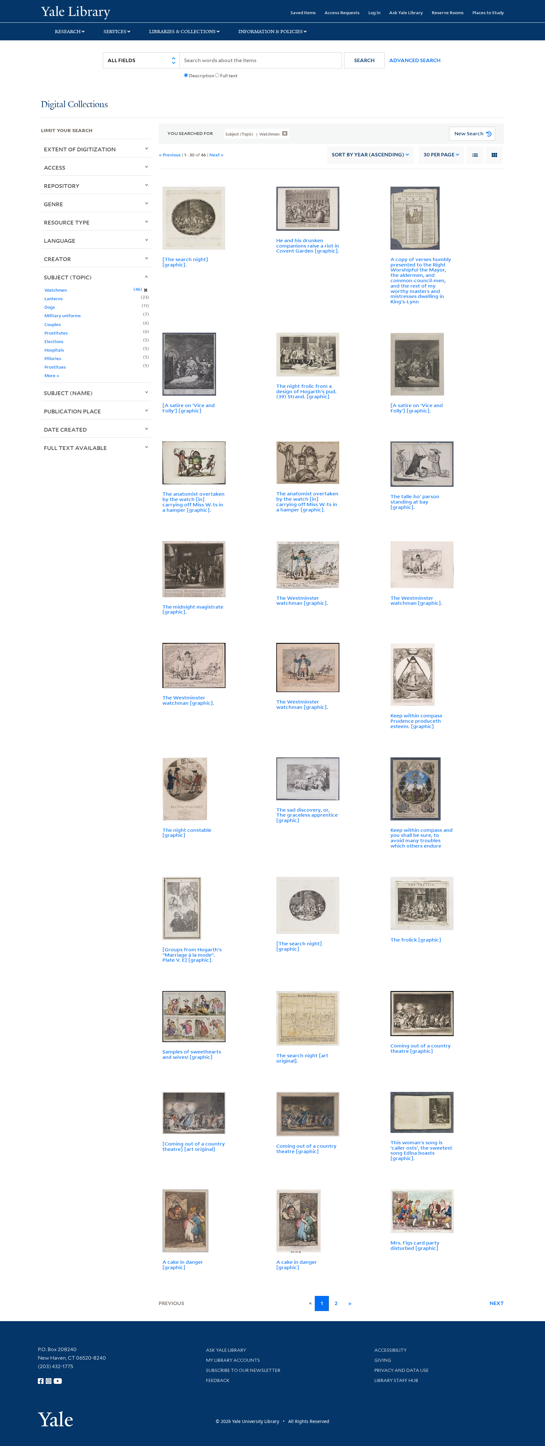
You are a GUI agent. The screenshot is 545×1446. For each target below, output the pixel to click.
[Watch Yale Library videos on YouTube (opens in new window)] (58, 1381)
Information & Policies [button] (270, 31)
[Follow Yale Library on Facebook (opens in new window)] (41, 1381)
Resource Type (67, 222)
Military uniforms (62, 315)
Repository (61, 185)
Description (201, 75)
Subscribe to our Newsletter (243, 1370)
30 (439, 155)
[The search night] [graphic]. (185, 262)
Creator (57, 259)
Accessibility (390, 1350)
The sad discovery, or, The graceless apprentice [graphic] (307, 815)
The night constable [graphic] (186, 832)
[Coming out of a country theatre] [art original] (193, 1146)
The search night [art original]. (302, 1058)
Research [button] (68, 31)
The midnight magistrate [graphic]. (192, 609)
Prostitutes (56, 333)
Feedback (218, 1380)
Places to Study (488, 12)
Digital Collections (74, 105)
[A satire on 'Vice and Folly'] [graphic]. (416, 408)
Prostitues (55, 367)
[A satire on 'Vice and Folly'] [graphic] (188, 408)
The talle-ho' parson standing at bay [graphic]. (414, 501)
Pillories (52, 358)
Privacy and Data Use (401, 1370)
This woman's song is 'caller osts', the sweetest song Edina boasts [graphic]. (421, 1150)
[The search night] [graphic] (299, 946)
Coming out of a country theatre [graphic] (420, 1048)
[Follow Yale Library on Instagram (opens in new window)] (48, 1381)
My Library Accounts (233, 1360)
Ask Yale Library (406, 12)
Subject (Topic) (68, 277)
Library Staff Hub (396, 1380)
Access (54, 167)
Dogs (49, 307)
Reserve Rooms (448, 12)
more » (51, 375)
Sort (368, 155)
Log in (374, 12)
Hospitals (54, 350)
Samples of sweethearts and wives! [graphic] (191, 1054)
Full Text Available (75, 448)
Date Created (65, 429)
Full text (228, 75)
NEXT (496, 1303)
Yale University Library (75, 12)
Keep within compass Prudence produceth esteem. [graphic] (416, 720)
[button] (364, 60)
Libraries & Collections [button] (182, 31)
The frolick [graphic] (415, 939)
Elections (53, 341)
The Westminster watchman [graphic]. (302, 600)
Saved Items (303, 12)
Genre (53, 204)
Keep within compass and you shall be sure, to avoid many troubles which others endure (421, 838)
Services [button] (114, 31)
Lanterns (53, 298)
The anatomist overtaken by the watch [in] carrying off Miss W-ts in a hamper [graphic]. (193, 502)
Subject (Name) (68, 393)
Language (59, 240)
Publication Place (72, 411)
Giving (382, 1360)
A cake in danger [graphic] (182, 1264)
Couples (52, 324)
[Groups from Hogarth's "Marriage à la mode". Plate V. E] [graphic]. (192, 954)
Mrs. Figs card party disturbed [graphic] (414, 1245)
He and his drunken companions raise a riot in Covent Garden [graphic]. (307, 245)
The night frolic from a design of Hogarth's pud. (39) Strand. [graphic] (306, 391)
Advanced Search (415, 60)
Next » (216, 155)
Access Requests (342, 12)
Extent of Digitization (80, 149)
